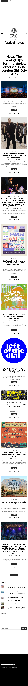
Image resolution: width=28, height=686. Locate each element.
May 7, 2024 (11, 320)
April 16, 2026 (10, 159)
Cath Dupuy (17, 77)
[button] (26, 33)
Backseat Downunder (11, 402)
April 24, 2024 (11, 374)
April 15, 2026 (8, 208)
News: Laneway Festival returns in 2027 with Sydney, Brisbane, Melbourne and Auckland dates (17, 587)
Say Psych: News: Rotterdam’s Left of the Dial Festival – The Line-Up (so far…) (14, 370)
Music (11, 151)
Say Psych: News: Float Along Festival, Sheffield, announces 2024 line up (14, 316)
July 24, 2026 (11, 77)
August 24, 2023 (11, 506)
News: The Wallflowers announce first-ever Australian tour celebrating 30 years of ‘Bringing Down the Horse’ (17, 599)
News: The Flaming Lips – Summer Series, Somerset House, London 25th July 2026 (14, 65)
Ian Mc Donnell (17, 555)
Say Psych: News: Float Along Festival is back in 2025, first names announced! (14, 262)
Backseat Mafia (8, 665)
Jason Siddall (17, 159)
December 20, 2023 (13, 458)
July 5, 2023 (10, 555)
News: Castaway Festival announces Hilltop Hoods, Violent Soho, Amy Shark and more (17, 593)
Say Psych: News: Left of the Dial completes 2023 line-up (14, 503)
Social (3, 617)
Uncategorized (19, 151)
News (14, 53)
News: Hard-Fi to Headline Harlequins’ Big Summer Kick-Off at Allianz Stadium (14, 155)
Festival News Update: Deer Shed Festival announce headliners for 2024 (14, 454)
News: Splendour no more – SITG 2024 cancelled (14, 406)
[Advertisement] (14, 17)
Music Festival (14, 196)
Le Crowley (16, 320)
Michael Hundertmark (17, 208)
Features (7, 151)
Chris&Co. (16, 681)
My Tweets (3, 613)
